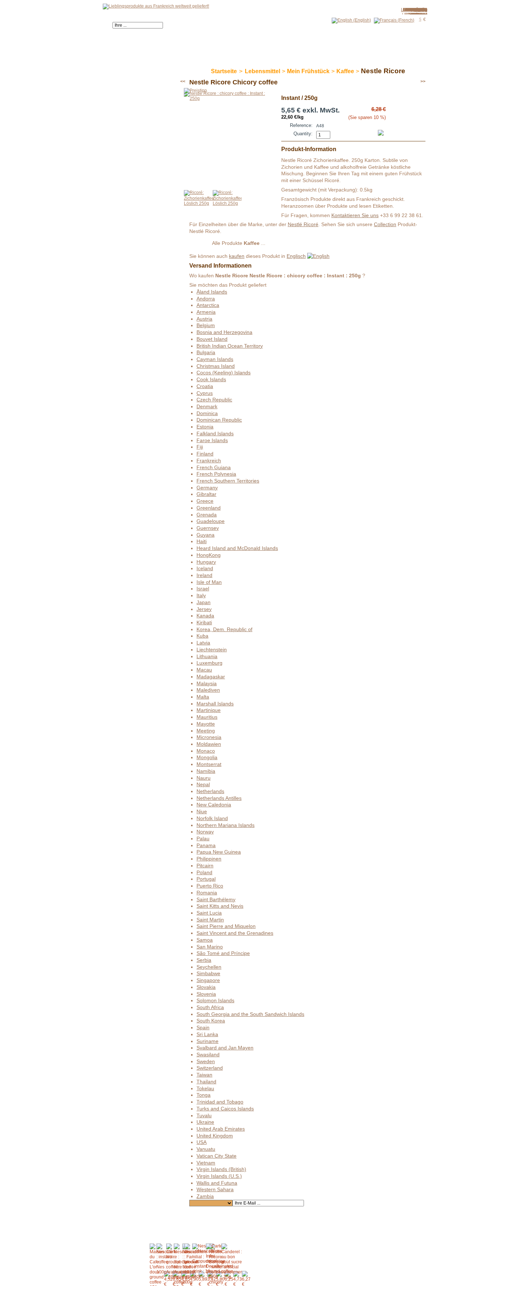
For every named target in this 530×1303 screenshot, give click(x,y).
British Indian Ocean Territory (229, 346)
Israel (202, 588)
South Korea (210, 1021)
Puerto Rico (209, 886)
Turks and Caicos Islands (225, 1108)
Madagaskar (210, 676)
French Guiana (213, 467)
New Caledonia (213, 804)
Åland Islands (211, 292)
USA (201, 1142)
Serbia (203, 960)
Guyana (205, 535)
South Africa (210, 1007)
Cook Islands (211, 379)
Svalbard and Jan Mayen (224, 1048)
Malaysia (206, 683)
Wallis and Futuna (216, 1183)
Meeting (205, 731)
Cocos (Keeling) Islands (223, 372)
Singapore (208, 980)
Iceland (204, 568)
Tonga (203, 1095)
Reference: (301, 125)
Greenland (208, 508)
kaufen (236, 256)
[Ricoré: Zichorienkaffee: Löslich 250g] (199, 203)
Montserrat (208, 764)
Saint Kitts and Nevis (219, 906)
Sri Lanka (207, 1034)
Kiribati (204, 622)
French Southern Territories (227, 481)
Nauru (203, 778)
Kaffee (345, 71)
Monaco (205, 751)
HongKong (208, 555)
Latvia (203, 643)
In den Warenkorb (368, 129)
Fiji (199, 447)
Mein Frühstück (308, 71)
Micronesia (208, 737)
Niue (201, 811)
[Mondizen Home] (156, 6)
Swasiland (208, 1054)
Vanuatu (205, 1149)
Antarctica (207, 305)
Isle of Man (209, 582)
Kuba (202, 636)
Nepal (203, 784)
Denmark (206, 406)
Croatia (204, 386)
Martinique (208, 710)
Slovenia (206, 994)
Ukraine (205, 1122)
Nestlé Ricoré (303, 224)
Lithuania (206, 656)
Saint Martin (210, 920)
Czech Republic (214, 399)
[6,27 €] (246, 1279)
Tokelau (205, 1088)
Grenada (206, 515)
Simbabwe (208, 973)
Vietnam (205, 1163)
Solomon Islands (215, 1000)
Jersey (204, 609)
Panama (206, 845)
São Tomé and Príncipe (223, 953)
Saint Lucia (209, 913)
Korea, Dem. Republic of (224, 629)
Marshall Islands (215, 703)
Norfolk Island (212, 818)
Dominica (207, 413)
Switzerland (209, 1068)
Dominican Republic (219, 420)
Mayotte (205, 724)
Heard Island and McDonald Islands (237, 548)
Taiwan (204, 1075)
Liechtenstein (211, 649)
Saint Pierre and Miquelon (226, 926)
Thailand (206, 1081)
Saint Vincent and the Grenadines (234, 933)
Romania (206, 892)
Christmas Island (215, 366)
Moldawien (208, 744)
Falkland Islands (215, 433)
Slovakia (206, 987)
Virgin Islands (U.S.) (219, 1176)
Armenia (206, 312)
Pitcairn (204, 865)
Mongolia (206, 757)
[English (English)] (351, 20)
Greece (204, 501)
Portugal (206, 879)
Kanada (205, 616)
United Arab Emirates (220, 1129)
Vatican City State (216, 1156)
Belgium (205, 325)
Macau (204, 670)
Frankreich (208, 460)
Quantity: (303, 133)
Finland (204, 454)
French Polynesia (216, 474)
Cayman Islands (214, 359)
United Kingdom (214, 1136)
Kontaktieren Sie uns (355, 215)
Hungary (206, 562)
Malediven (208, 690)
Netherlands (210, 791)
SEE (200, 244)
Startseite (224, 71)
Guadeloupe (210, 521)
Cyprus (204, 393)
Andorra (205, 298)
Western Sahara (215, 1189)
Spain (202, 1027)
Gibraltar (206, 494)
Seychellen (208, 967)
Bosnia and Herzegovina (224, 332)
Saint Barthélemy (215, 899)
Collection (385, 224)
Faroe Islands (212, 440)
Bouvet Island (212, 339)
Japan (203, 602)
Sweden (205, 1061)
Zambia (419, 9)
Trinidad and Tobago (219, 1102)
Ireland (204, 575)
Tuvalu (204, 1115)
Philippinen (208, 859)
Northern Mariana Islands (225, 825)
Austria (204, 319)
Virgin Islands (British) (221, 1169)
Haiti (201, 541)
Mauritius (206, 717)
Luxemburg (209, 663)
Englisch (296, 256)
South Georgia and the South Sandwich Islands (250, 1014)
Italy (201, 595)
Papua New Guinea (218, 852)
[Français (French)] (394, 20)
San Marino (209, 947)
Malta (202, 697)
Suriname (207, 1041)
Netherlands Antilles (219, 798)
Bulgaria (205, 352)
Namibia (205, 771)
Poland (204, 872)
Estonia (204, 427)
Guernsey (207, 528)
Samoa (204, 940)
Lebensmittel (262, 71)
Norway (205, 832)
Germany (207, 487)
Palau (202, 838)
